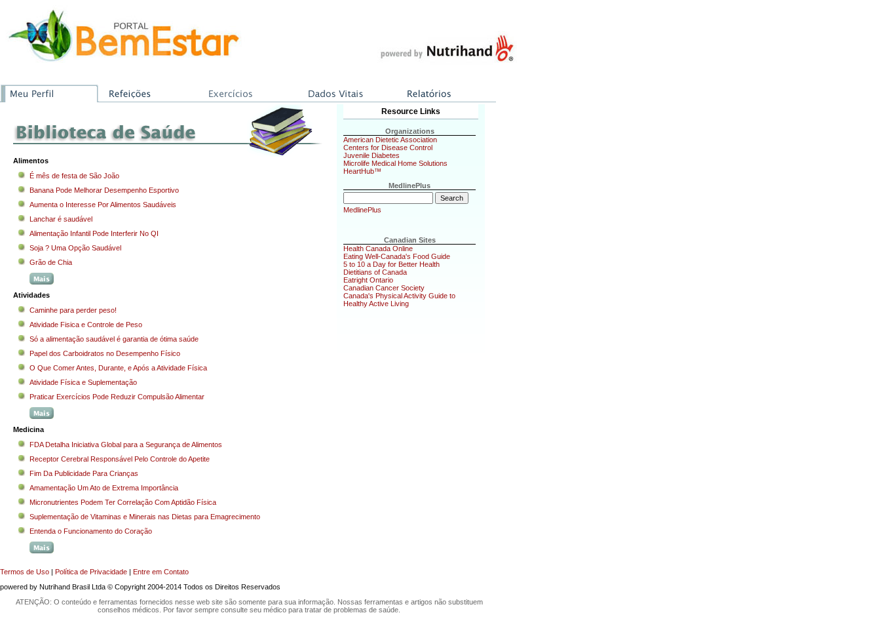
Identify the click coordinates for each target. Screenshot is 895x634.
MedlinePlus (362, 210)
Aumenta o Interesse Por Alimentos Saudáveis (102, 204)
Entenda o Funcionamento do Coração (90, 531)
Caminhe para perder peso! (73, 310)
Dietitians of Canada (375, 272)
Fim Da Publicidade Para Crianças (83, 473)
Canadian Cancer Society (384, 288)
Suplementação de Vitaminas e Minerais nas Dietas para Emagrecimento (144, 517)
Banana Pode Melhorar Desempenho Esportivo (104, 190)
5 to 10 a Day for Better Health (391, 264)
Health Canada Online (378, 248)
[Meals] (149, 89)
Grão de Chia (50, 262)
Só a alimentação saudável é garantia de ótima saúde (114, 339)
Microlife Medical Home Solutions (395, 163)
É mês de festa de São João (74, 176)
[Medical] (347, 89)
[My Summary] (49, 89)
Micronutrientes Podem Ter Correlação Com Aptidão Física (122, 502)
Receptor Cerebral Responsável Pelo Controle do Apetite (119, 459)
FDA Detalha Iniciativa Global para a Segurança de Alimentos (125, 444)
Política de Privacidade (91, 572)
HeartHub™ (362, 171)
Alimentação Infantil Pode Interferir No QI (94, 233)
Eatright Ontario (368, 280)
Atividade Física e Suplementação (83, 382)
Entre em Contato (161, 572)
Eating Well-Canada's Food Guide (396, 256)
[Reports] (446, 89)
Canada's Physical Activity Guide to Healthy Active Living (399, 299)
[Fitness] (248, 89)
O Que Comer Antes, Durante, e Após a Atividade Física (118, 368)
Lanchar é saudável (60, 219)
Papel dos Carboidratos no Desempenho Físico (104, 353)
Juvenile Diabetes (371, 155)
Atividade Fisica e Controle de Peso (85, 324)
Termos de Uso (24, 572)
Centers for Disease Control (387, 147)
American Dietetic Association (390, 140)
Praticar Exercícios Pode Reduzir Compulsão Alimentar (116, 397)
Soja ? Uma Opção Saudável (75, 248)
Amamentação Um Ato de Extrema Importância (103, 488)
